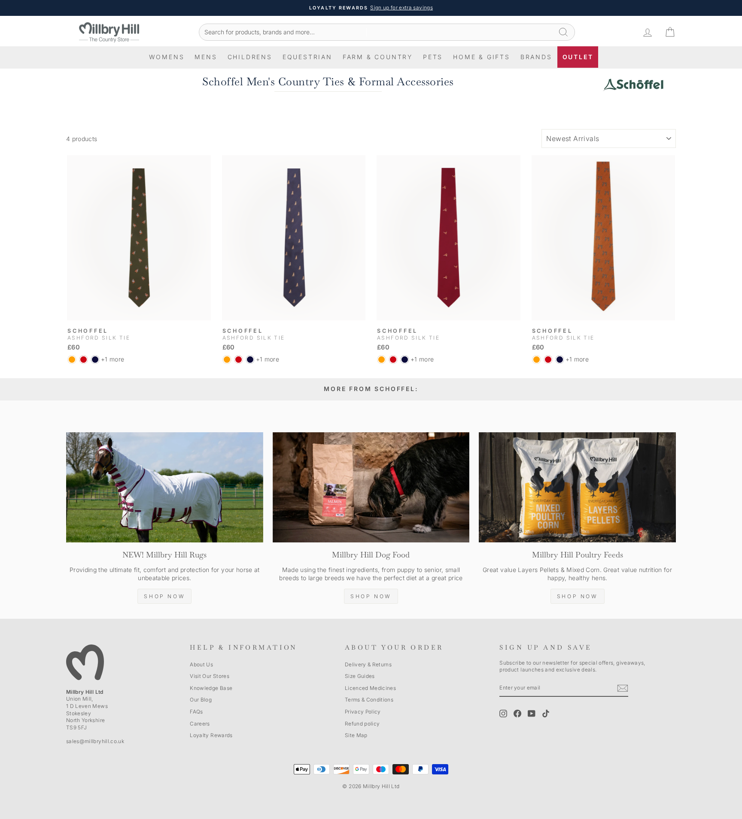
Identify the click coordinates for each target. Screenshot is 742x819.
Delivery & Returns (368, 664)
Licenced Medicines (370, 688)
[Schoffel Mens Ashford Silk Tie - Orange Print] (72, 359)
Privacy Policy (363, 711)
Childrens (250, 56)
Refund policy (362, 723)
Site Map (356, 735)
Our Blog (201, 699)
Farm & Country (378, 56)
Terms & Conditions (369, 699)
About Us (201, 664)
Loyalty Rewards (211, 735)
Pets (433, 56)
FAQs (196, 711)
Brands (536, 56)
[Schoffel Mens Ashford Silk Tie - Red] (83, 359)
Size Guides (360, 676)
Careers (200, 723)
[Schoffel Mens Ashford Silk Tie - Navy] (95, 359)
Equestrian (307, 56)
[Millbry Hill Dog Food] (371, 487)
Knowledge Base (211, 688)
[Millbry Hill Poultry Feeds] (577, 487)
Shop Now (164, 596)
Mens (206, 56)
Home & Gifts (481, 56)
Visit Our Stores (209, 676)
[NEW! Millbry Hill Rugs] (164, 487)
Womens (167, 56)
